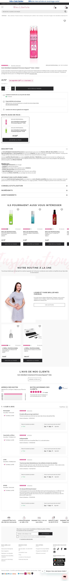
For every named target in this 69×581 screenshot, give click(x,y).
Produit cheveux (19, 15)
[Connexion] (55, 7)
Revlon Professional (52, 65)
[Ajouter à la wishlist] (18, 210)
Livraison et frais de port (25, 557)
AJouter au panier (34, 88)
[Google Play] (59, 561)
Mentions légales (5, 570)
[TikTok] (58, 550)
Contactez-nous (23, 552)
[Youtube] (65, 550)
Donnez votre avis (15, 65)
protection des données (27, 539)
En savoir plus (33, 73)
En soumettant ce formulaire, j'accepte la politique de (32, 538)
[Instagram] (54, 550)
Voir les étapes (49, 305)
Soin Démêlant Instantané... (31, 233)
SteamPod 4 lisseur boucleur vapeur (32, 350)
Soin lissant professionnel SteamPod (9, 350)
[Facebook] (61, 550)
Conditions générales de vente (17, 570)
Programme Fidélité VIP (42, 551)
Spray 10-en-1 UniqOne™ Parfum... (52, 233)
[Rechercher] (65, 11)
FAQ (20, 554)
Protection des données (31, 570)
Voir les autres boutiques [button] (12, 104)
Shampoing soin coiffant (30, 15)
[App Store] (59, 565)
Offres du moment (41, 553)
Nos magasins (5, 551)
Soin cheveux (40, 15)
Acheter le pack (15, 140)
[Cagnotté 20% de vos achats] (34, 1)
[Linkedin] (54, 553)
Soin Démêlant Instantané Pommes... (9, 233)
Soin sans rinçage (48, 15)
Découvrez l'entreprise (7, 548)
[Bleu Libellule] (23, 7)
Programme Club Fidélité (42, 548)
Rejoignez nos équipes (7, 553)
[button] (44, 7)
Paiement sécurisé (23, 559)
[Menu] (2, 7)
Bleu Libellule (11, 15)
